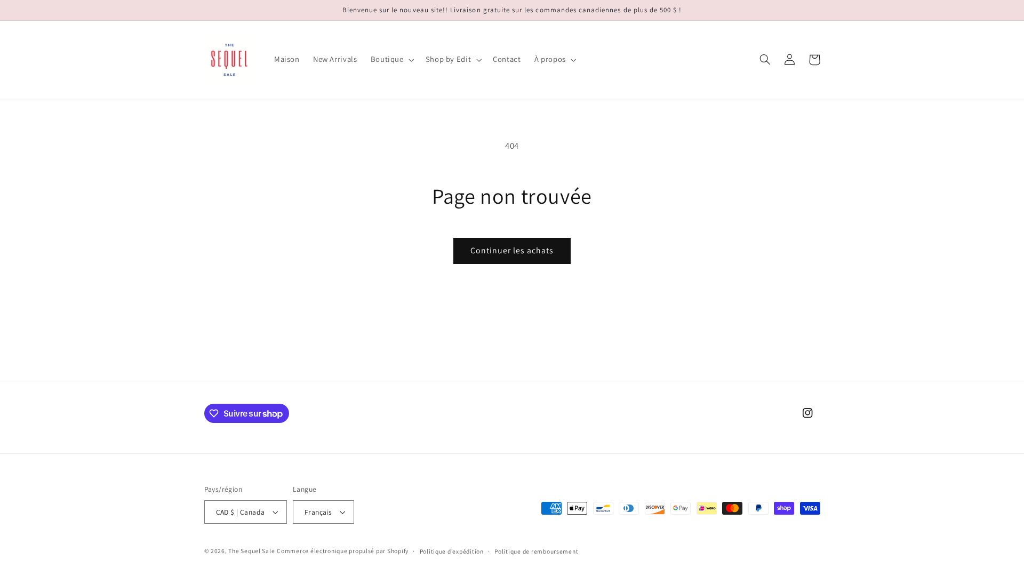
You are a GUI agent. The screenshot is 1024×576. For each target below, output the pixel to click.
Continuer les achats (512, 250)
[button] (391, 59)
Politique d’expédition (452, 551)
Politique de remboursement (536, 551)
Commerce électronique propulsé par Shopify (343, 551)
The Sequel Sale (251, 551)
